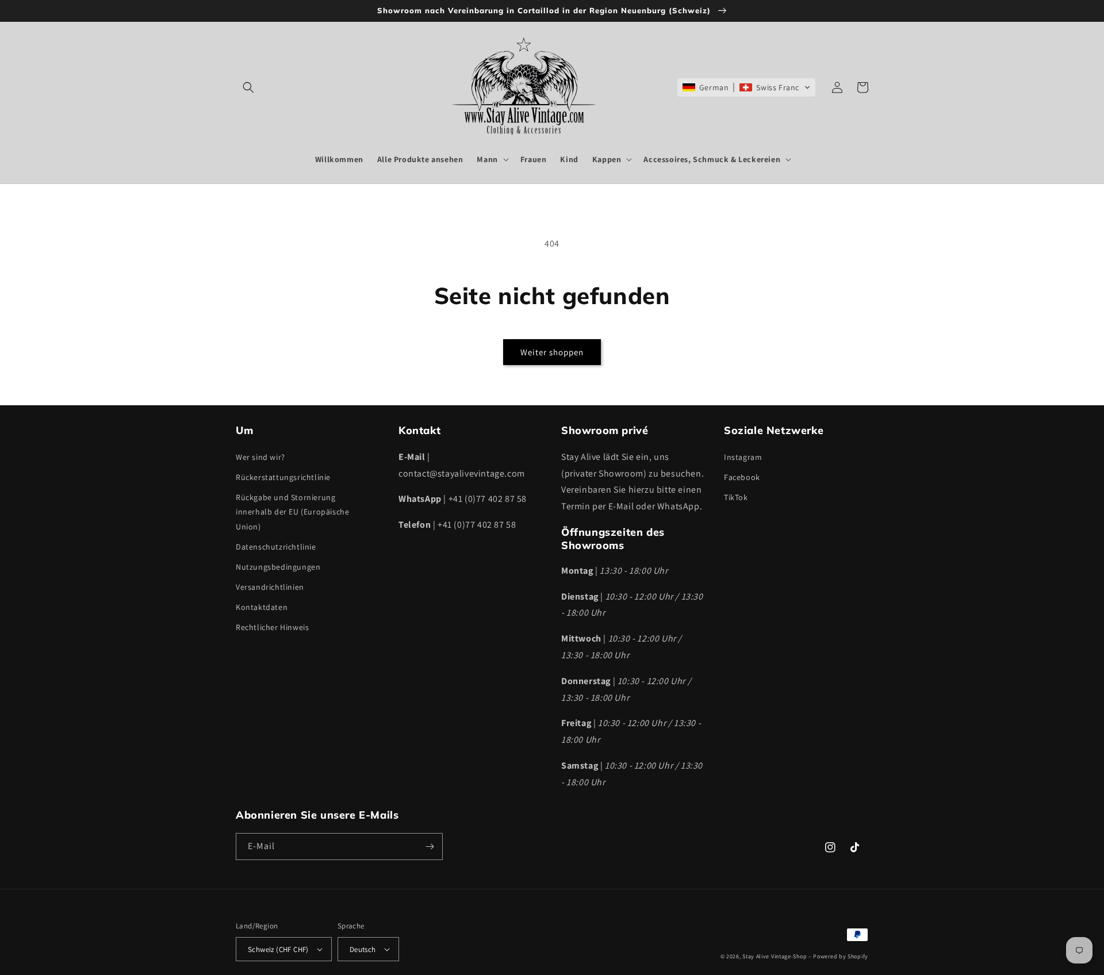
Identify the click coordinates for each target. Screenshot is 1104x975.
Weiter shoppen (552, 352)
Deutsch (363, 949)
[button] (248, 87)
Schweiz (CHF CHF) (278, 949)
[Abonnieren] (429, 846)
